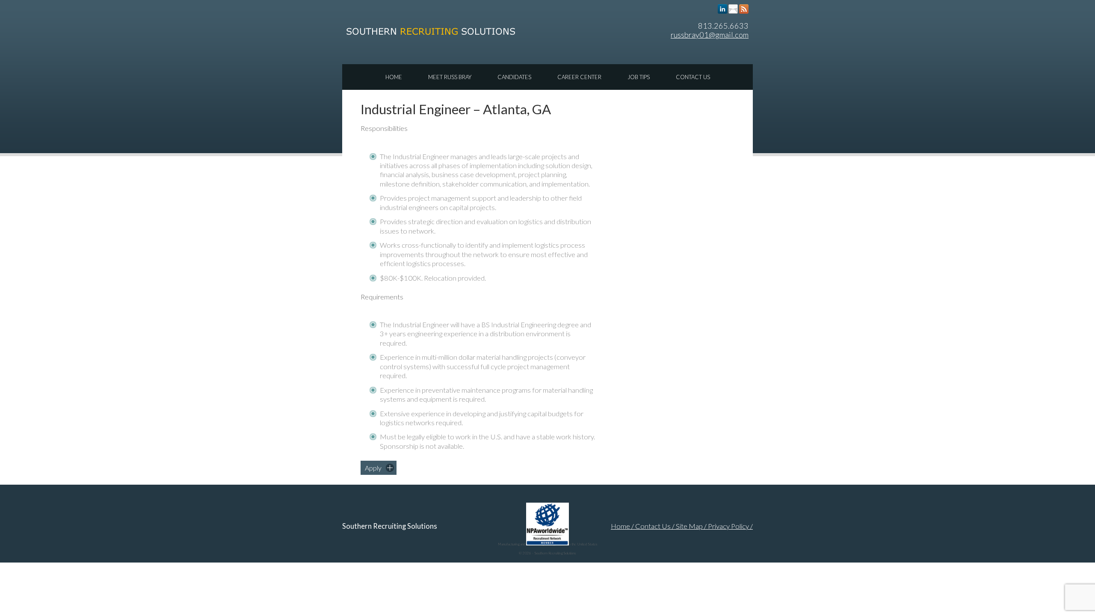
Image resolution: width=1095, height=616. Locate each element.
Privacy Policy (728, 526)
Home (393, 77)
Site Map (689, 526)
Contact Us (693, 77)
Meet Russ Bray (449, 77)
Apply (373, 468)
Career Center (579, 77)
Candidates (514, 77)
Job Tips (638, 77)
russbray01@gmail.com (710, 34)
